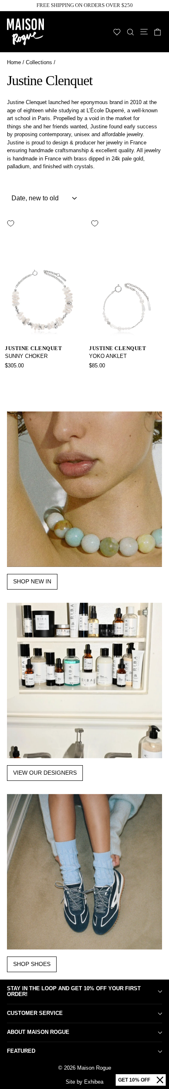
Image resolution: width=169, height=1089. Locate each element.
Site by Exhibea (84, 1082)
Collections (39, 62)
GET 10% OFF (134, 1080)
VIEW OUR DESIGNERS (45, 772)
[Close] (160, 1080)
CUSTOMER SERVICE (35, 1013)
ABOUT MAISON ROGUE (38, 1032)
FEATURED (21, 1051)
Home (14, 62)
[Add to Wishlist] (11, 223)
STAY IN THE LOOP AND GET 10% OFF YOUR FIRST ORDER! (74, 991)
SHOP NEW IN (32, 581)
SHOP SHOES (31, 964)
